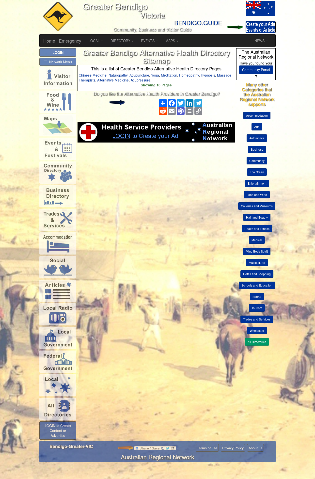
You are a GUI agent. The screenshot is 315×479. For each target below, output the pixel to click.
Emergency (70, 40)
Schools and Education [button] (256, 285)
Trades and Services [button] (256, 319)
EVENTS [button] (148, 40)
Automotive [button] (256, 138)
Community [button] (257, 161)
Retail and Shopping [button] (257, 274)
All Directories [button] (257, 342)
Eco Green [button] (257, 172)
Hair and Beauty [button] (257, 217)
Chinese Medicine (93, 75)
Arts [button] (256, 127)
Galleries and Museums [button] (257, 206)
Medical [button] (257, 240)
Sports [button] (256, 296)
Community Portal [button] (256, 69)
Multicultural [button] (257, 262)
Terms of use (207, 448)
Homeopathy (189, 75)
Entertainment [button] (257, 183)
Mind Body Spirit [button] (257, 251)
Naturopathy (118, 75)
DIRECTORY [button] (120, 40)
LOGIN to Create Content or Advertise (58, 430)
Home (49, 40)
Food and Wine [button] (257, 194)
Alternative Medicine (113, 80)
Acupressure (140, 80)
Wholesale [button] (257, 330)
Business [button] (257, 149)
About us (255, 448)
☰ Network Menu (58, 61)
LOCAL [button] (95, 40)
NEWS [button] (260, 40)
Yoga (155, 75)
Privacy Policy (233, 448)
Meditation (169, 75)
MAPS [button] (170, 40)
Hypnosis (208, 75)
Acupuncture (139, 75)
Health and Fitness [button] (256, 228)
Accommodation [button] (257, 115)
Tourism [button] (257, 308)
